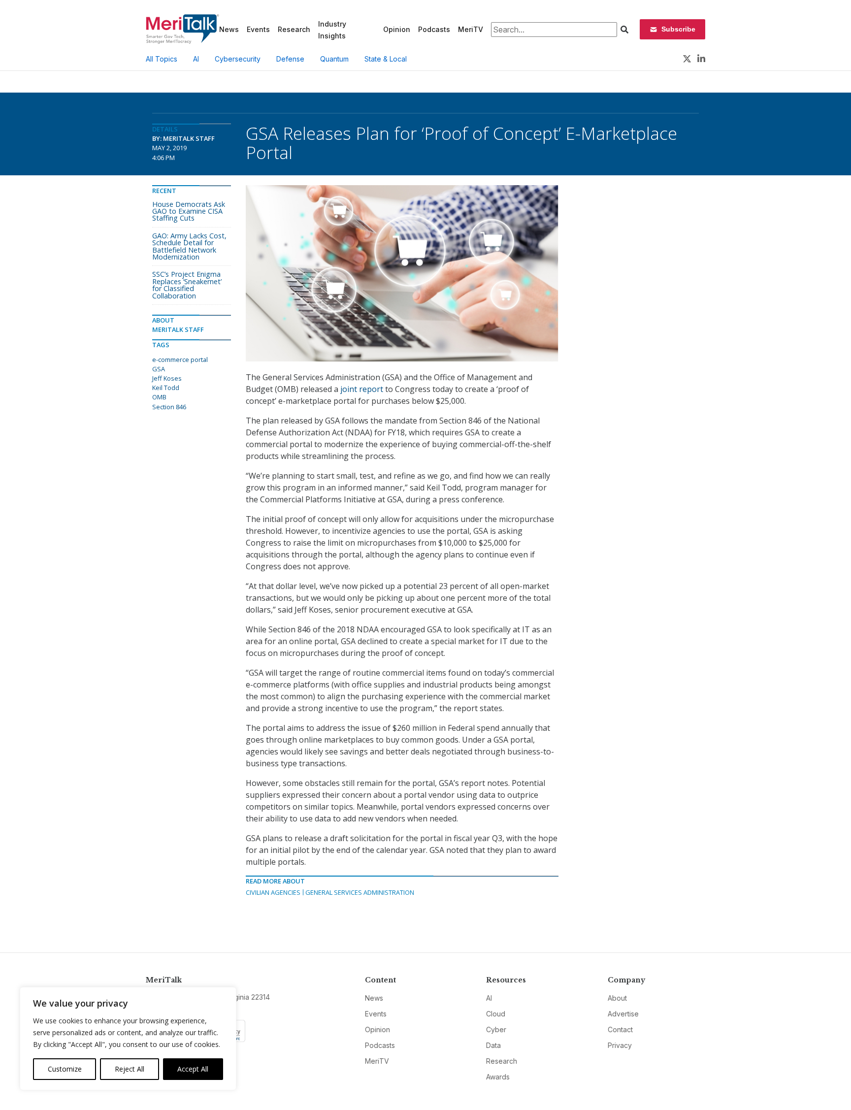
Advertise (623, 1014)
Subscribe (678, 29)
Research (294, 29)
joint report (361, 389)
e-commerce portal (180, 359)
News (229, 29)
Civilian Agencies (273, 892)
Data (493, 1045)
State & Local (385, 59)
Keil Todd (165, 387)
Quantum (334, 59)
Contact (620, 1029)
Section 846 (169, 406)
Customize (65, 1069)
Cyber (496, 1029)
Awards (498, 1077)
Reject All (129, 1069)
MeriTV (470, 29)
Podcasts (434, 29)
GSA (158, 368)
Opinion (396, 29)
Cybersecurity (238, 59)
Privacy (620, 1045)
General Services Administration (359, 892)
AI (196, 59)
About (617, 998)
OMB (159, 396)
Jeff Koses (167, 378)
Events (258, 29)
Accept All (192, 1069)
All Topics (161, 59)
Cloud (495, 1014)
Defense (290, 59)
